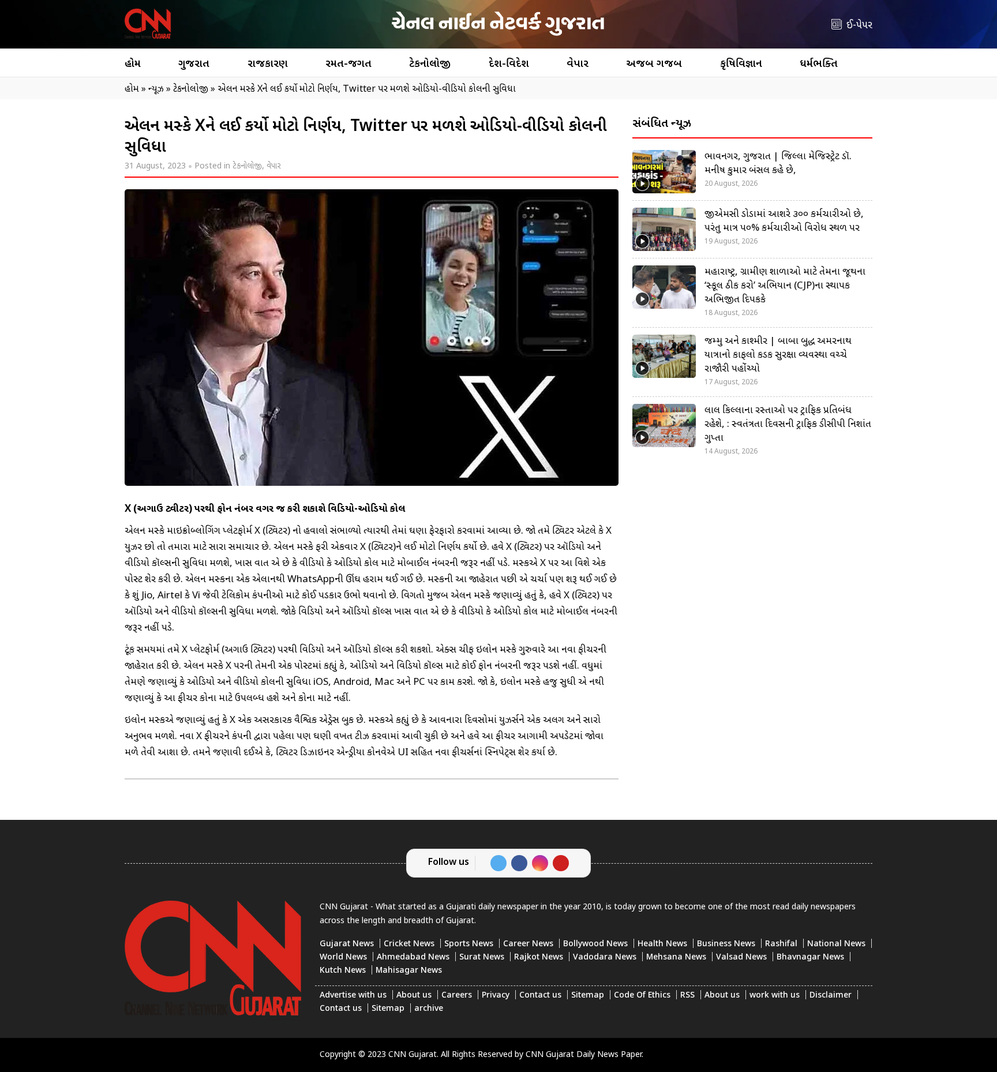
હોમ (133, 64)
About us (414, 995)
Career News (528, 944)
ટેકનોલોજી (430, 64)
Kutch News (343, 970)
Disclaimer (830, 995)
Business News (726, 944)
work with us (774, 995)
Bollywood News (595, 944)
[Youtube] (561, 863)
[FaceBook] (519, 863)
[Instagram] (540, 863)
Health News (662, 944)
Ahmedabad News (413, 957)
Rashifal (781, 944)
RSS (687, 995)
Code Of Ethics (642, 995)
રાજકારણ (268, 64)
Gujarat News (347, 944)
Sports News (468, 944)
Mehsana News (676, 957)
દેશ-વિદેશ (509, 64)
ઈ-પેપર (859, 25)
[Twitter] (498, 863)
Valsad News (741, 957)
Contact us (540, 995)
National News (836, 944)
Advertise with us (353, 995)
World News (343, 957)
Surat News (481, 957)
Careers (456, 995)
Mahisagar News (409, 970)
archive (428, 1008)
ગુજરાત (193, 64)
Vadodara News (604, 957)
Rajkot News (538, 957)
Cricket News (409, 944)
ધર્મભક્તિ (819, 64)
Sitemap (587, 995)
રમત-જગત (348, 64)
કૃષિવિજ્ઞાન (741, 64)
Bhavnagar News (810, 957)
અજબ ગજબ (654, 64)
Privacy (495, 995)
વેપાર (578, 64)
